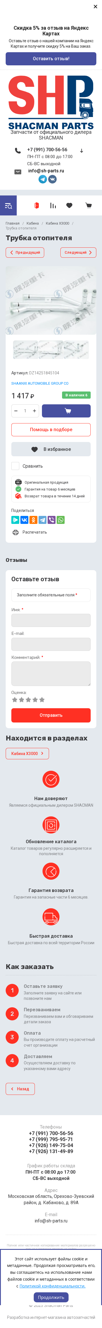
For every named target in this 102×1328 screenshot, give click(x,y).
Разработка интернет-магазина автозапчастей (51, 1317)
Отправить (51, 715)
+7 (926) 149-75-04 (51, 1145)
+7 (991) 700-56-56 (47, 149)
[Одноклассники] (33, 520)
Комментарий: (27, 657)
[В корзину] (66, 410)
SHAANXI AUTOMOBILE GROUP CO (40, 383)
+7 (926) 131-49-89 (51, 1151)
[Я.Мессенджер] (15, 520)
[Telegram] (42, 520)
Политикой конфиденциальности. (53, 1286)
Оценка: (19, 692)
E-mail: (17, 633)
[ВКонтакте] (24, 520)
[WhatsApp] (61, 520)
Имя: (17, 610)
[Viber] (52, 520)
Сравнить (33, 466)
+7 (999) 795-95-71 (51, 1139)
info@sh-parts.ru (46, 170)
